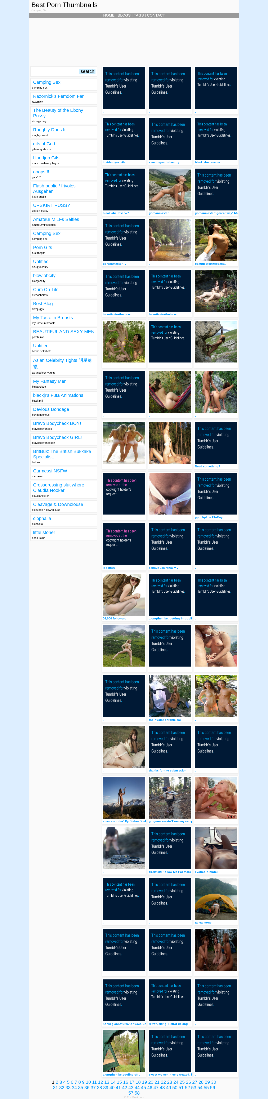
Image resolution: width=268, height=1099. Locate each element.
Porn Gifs (42, 247)
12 (100, 1082)
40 (112, 1087)
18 (138, 1082)
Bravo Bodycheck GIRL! (57, 437)
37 (93, 1087)
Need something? (207, 466)
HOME (109, 15)
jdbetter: (109, 567)
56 (212, 1087)
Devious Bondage (51, 409)
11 (94, 1082)
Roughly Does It (49, 129)
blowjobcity (44, 275)
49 (168, 1087)
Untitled (41, 261)
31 (55, 1087)
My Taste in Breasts (53, 317)
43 (130, 1087)
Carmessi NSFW (50, 470)
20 (150, 1082)
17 (131, 1082)
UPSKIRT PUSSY (51, 205)
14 (113, 1082)
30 (213, 1082)
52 (187, 1087)
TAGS (139, 15)
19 (144, 1082)
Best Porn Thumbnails (64, 5)
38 (99, 1087)
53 (193, 1087)
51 (181, 1087)
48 (162, 1087)
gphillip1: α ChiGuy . (209, 517)
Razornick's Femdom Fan (59, 96)
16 (125, 1082)
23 (169, 1082)
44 (137, 1087)
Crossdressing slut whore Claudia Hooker (58, 487)
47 (155, 1087)
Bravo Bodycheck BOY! (57, 423)
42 (124, 1087)
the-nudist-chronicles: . (166, 719)
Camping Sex (47, 82)
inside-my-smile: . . (116, 162)
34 (74, 1087)
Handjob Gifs (46, 157)
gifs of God (44, 143)
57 (130, 1093)
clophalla (42, 518)
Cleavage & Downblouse (58, 504)
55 (206, 1087)
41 (118, 1087)
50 (174, 1087)
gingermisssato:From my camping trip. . (177, 821)
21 (157, 1082)
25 (182, 1082)
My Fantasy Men (50, 381)
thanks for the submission (168, 770)
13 (106, 1082)
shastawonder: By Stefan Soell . (125, 821)
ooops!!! (41, 171)
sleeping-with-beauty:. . (166, 162)
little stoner (44, 532)
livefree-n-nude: (206, 871)
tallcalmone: (204, 922)
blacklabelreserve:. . (209, 162)
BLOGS (124, 15)
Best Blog (43, 303)
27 (194, 1082)
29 (207, 1082)
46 (149, 1087)
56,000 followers (114, 618)
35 (80, 1087)
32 (61, 1087)
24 (175, 1082)
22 (163, 1082)
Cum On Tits (45, 289)
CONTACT (156, 15)
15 (119, 1082)
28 (201, 1082)
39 (105, 1087)
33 (68, 1087)
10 (88, 1082)
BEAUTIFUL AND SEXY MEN (63, 331)
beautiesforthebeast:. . (211, 263)
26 (188, 1082)
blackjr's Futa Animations (58, 395)
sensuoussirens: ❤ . (163, 567)
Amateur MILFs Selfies (56, 219)
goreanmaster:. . (160, 213)
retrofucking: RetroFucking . (169, 1023)
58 (137, 1093)
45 (143, 1087)
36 (86, 1087)
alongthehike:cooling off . (121, 1074)
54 (199, 1087)
